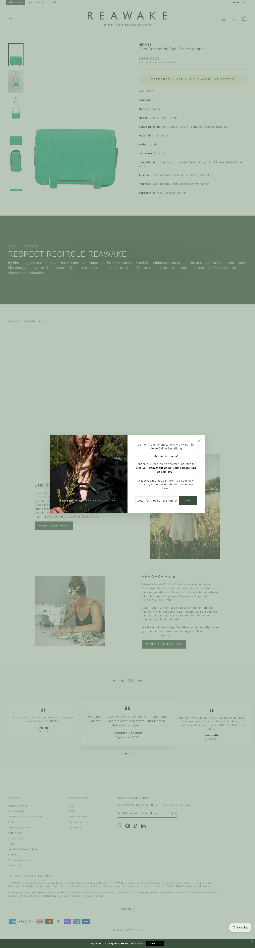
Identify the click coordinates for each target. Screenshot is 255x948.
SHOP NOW (155, 943)
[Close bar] (252, 941)
